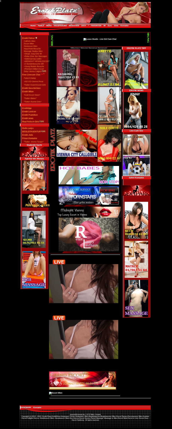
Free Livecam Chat (31, 75)
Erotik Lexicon (29, 111)
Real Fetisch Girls (30, 122)
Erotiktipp (26, 108)
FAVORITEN (96, 26)
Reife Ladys (28, 128)
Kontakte (124, 26)
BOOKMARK (25, 407)
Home (33, 26)
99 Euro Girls (110, 26)
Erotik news (27, 118)
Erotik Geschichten (31, 88)
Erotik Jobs (27, 135)
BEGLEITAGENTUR (31, 131)
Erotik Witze (28, 91)
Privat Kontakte (29, 138)
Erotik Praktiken (30, 115)
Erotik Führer (28, 38)
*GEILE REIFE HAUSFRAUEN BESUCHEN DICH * (63, 26)
